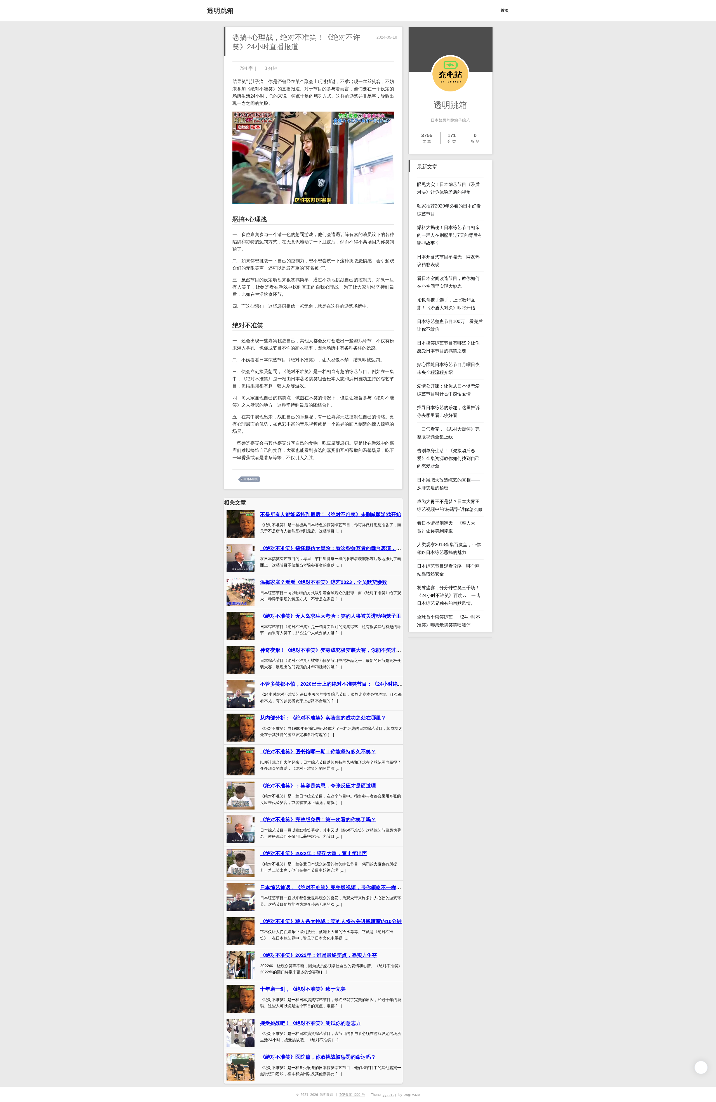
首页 (505, 10)
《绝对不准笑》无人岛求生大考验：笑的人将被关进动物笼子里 (330, 616)
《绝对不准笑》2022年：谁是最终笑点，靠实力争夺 (318, 955)
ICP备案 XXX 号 (352, 1095)
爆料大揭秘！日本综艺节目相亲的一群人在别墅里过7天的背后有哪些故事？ (449, 235)
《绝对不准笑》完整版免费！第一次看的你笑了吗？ (318, 819)
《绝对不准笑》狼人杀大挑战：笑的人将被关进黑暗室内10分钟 (331, 921)
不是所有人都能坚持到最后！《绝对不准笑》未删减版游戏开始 (330, 514)
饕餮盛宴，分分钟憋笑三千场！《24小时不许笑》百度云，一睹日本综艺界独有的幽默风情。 (448, 595)
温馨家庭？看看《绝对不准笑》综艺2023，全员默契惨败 (323, 582)
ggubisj (389, 1095)
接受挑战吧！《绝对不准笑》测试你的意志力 (310, 1023)
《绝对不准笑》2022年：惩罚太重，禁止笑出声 (313, 853)
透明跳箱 (220, 10)
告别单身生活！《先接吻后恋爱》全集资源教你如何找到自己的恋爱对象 (448, 458)
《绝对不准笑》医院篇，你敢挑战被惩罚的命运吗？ (318, 1057)
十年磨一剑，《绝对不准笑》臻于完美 (303, 989)
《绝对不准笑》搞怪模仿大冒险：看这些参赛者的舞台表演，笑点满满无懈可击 (348, 548)
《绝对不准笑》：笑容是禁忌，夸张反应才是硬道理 (318, 786)
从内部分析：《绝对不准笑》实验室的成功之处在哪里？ (323, 718)
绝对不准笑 (251, 479)
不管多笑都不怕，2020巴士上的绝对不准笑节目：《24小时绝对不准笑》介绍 (346, 684)
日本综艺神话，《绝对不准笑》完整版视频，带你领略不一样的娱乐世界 (340, 887)
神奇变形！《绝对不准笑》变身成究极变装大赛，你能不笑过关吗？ (335, 650)
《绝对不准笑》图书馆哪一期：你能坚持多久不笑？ (318, 751)
